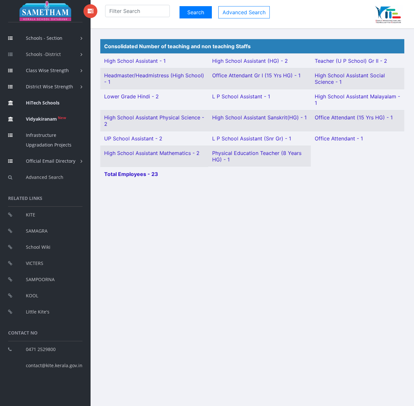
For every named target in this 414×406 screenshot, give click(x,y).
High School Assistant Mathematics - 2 (152, 153)
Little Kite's (37, 312)
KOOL (32, 295)
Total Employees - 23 (131, 174)
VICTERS (34, 263)
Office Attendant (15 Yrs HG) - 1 (354, 117)
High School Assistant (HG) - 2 (250, 61)
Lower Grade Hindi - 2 (131, 96)
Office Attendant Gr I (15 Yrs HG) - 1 (256, 75)
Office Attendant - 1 (339, 138)
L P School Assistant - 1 (241, 96)
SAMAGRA (37, 231)
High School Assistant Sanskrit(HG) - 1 (259, 117)
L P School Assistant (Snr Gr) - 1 (251, 138)
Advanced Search (44, 177)
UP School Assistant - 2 (133, 138)
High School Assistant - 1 (135, 61)
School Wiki (38, 247)
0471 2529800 (41, 349)
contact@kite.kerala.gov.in (54, 365)
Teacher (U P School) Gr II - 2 (351, 61)
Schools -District (43, 54)
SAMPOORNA (40, 279)
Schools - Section (44, 38)
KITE (30, 215)
